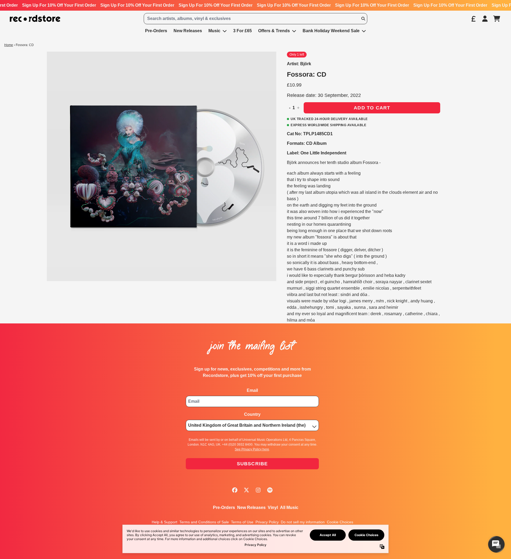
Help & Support (164, 522)
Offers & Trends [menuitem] (274, 30)
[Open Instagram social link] (258, 490)
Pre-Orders (224, 507)
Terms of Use (242, 522)
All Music (289, 507)
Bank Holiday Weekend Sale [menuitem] (331, 30)
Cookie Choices (340, 522)
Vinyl (273, 507)
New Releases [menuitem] (188, 30)
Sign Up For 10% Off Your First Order (59, 5)
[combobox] (255, 18)
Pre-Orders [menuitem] (156, 30)
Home (8, 45)
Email (252, 390)
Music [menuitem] (214, 30)
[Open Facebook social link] (235, 490)
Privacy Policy (267, 522)
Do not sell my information (303, 522)
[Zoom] (161, 166)
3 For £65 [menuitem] (242, 30)
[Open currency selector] (473, 18)
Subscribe (252, 463)
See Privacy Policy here (252, 449)
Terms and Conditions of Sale (204, 522)
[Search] (363, 18)
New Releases (251, 507)
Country (252, 414)
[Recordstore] (35, 18)
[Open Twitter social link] (246, 490)
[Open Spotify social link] (270, 490)
